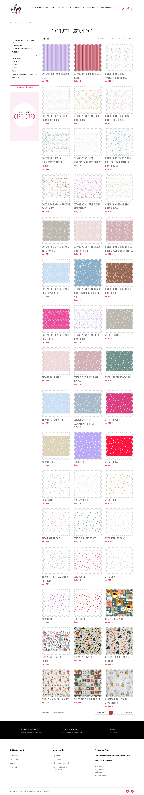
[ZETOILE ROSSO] (119, 445)
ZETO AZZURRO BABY (115, 538)
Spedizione (56, 759)
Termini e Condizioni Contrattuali (60, 768)
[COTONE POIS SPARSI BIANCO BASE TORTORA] (56, 230)
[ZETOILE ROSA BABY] (56, 361)
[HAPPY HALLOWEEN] (88, 641)
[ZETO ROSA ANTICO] (56, 522)
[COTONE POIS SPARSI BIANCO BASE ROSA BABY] (88, 230)
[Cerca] (123, 9)
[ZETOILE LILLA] (88, 445)
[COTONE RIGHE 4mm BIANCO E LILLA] (56, 58)
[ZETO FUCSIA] (88, 560)
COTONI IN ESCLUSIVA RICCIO (22, 49)
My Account (132, 9)
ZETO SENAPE (111, 500)
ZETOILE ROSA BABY (51, 377)
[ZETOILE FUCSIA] (119, 403)
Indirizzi (13, 767)
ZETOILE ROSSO (112, 461)
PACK (13, 71)
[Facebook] (127, 791)
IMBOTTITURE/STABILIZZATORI (22, 74)
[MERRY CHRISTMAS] (119, 603)
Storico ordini (15, 759)
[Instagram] (132, 791)
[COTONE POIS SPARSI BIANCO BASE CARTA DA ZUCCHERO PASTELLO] (88, 273)
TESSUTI (14, 65)
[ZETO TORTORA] (56, 484)
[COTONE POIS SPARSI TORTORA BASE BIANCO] (119, 58)
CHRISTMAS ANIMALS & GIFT (55, 699)
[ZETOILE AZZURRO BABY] (56, 403)
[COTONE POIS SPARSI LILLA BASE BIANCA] (88, 319)
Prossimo (129, 713)
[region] (24, 91)
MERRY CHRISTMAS (114, 618)
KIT (13, 55)
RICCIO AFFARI (17, 46)
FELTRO (14, 68)
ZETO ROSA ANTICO (51, 538)
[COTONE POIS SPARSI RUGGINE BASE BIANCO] (56, 188)
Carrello (13, 763)
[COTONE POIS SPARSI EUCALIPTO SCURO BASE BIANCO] (56, 142)
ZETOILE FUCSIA (112, 419)
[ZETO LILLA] (56, 603)
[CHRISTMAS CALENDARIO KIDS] (88, 683)
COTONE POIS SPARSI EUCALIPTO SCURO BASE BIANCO (53, 162)
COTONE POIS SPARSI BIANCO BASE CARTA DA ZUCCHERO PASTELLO (87, 293)
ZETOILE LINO (48, 461)
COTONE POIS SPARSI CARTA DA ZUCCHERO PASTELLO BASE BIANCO (118, 162)
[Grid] (44, 39)
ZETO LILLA (47, 618)
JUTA (13, 81)
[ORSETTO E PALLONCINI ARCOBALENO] (119, 683)
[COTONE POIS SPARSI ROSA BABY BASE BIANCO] (56, 100)
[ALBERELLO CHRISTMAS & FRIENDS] (119, 641)
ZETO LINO (110, 576)
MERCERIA (15, 77)
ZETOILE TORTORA (113, 335)
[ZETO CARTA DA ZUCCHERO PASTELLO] (56, 560)
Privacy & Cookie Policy (61, 763)
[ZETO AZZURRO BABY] (119, 522)
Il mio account (15, 756)
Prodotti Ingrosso (101, 776)
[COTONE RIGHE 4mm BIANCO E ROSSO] (88, 58)
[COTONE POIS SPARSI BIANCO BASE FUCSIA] (56, 319)
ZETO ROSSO (79, 618)
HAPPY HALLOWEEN (83, 657)
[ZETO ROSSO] (88, 603)
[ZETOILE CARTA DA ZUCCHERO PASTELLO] (88, 403)
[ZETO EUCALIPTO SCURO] (88, 522)
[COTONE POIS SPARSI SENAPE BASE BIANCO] (88, 100)
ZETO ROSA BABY (81, 500)
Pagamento (56, 756)
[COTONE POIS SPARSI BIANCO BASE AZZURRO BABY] (56, 273)
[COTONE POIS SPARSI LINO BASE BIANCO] (119, 188)
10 (122, 713)
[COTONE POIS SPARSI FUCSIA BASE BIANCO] (88, 188)
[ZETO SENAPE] (119, 484)
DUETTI (14, 61)
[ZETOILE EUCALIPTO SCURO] (119, 361)
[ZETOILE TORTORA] (119, 319)
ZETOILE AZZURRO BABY (53, 419)
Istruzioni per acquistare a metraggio (100, 769)
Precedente (100, 713)
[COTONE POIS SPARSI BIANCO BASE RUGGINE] (119, 273)
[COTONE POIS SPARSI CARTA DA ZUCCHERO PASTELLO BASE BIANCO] (119, 142)
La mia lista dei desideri (25, 87)
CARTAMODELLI (17, 58)
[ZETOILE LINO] (56, 445)
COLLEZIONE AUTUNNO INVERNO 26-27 (22, 41)
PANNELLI (15, 52)
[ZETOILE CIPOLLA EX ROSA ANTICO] (88, 361)
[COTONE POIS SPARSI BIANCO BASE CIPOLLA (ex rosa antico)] (119, 230)
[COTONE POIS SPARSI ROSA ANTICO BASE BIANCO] (119, 100)
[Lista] (48, 39)
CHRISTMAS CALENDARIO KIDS (88, 699)
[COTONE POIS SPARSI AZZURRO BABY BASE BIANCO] (88, 142)
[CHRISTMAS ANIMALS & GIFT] (56, 683)
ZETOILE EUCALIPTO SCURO (118, 377)
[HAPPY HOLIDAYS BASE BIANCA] (56, 641)
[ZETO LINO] (119, 560)
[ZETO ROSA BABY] (88, 484)
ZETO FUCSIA (80, 576)
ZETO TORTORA (49, 500)
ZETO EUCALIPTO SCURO (85, 538)
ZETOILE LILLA (80, 461)
